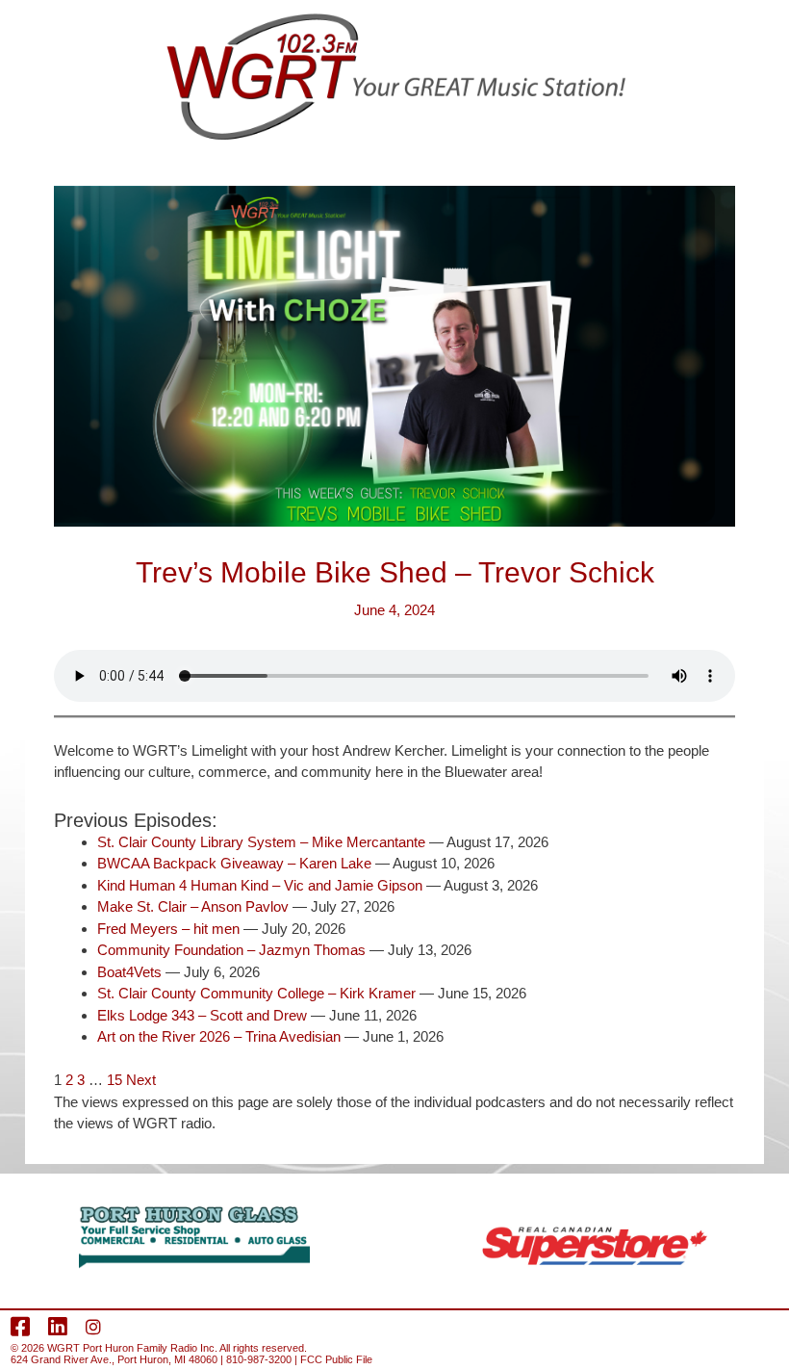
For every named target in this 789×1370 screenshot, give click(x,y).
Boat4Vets (129, 972)
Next (141, 1080)
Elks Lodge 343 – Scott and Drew (202, 1015)
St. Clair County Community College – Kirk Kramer (256, 993)
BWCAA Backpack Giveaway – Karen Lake (234, 863)
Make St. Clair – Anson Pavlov (193, 906)
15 (114, 1080)
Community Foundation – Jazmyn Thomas (231, 950)
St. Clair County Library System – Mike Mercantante (261, 842)
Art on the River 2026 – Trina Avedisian (219, 1036)
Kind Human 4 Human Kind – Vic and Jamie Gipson (259, 885)
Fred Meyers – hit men (168, 928)
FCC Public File (336, 1359)
